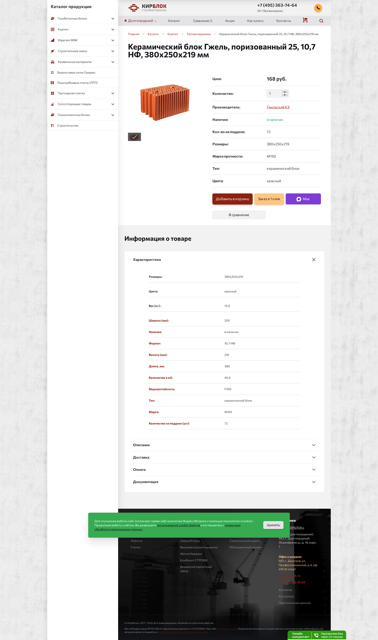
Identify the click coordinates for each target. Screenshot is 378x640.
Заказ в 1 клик (269, 199)
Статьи (135, 547)
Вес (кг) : (155, 306)
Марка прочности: (227, 156)
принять (273, 525)
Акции (229, 20)
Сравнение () (202, 20)
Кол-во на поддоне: (228, 132)
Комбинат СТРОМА (194, 560)
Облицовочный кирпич (245, 547)
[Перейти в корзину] (305, 20)
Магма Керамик (191, 553)
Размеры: (220, 144)
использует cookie (227, 628)
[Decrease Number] (285, 95)
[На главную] (147, 7)
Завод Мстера (190, 540)
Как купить (255, 20)
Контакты (283, 20)
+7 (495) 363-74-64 (292, 582)
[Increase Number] (285, 92)
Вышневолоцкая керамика (199, 547)
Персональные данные (295, 603)
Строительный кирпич (245, 540)
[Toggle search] (321, 21)
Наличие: (220, 119)
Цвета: (217, 181)
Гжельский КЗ (278, 107)
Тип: (216, 168)
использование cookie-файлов (178, 525)
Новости (137, 540)
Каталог (174, 20)
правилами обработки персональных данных (183, 632)
